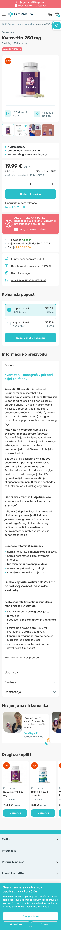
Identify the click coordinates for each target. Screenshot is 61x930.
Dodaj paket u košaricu (30, 337)
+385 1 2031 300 (15, 206)
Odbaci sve (16, 924)
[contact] (50, 14)
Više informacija (41, 906)
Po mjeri (44, 924)
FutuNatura (8, 32)
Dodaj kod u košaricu (32, 5)
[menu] (4, 14)
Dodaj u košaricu (30, 194)
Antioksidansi (25, 24)
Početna (9, 24)
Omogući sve (31, 916)
